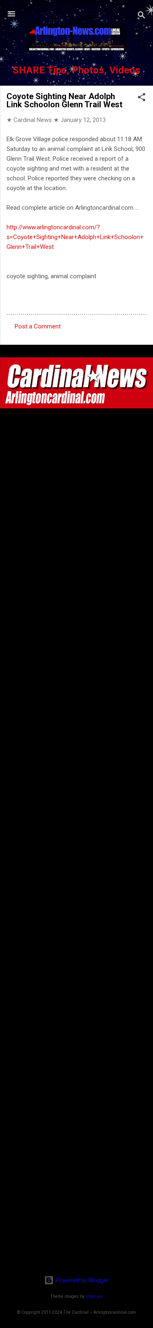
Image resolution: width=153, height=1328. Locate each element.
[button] (141, 98)
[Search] (141, 16)
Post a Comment (38, 326)
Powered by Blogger (81, 1280)
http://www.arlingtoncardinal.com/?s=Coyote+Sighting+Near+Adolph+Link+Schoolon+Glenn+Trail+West (75, 237)
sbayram (94, 1296)
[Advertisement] (77, 1216)
